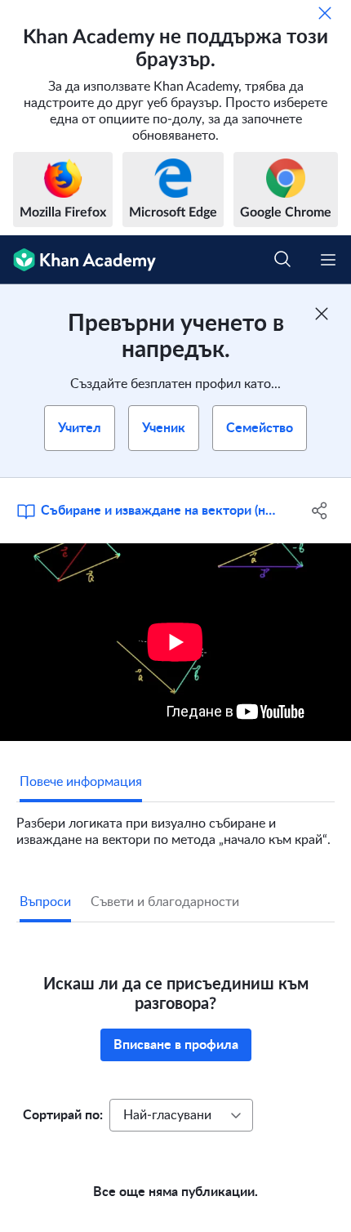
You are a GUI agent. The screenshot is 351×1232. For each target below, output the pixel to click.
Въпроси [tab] (45, 901)
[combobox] (181, 1115)
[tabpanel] (175, 825)
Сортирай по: (63, 1115)
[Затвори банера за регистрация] (321, 313)
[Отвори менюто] (328, 260)
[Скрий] (325, 13)
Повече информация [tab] (81, 781)
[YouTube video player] (175, 642)
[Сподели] (320, 510)
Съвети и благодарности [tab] (165, 901)
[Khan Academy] (78, 259)
